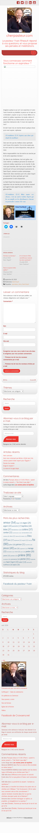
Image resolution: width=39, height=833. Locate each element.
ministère (10, 552)
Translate (18, 499)
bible (7, 529)
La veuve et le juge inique (11, 468)
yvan (3, 803)
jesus (8, 548)
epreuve (18, 540)
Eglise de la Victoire (8, 707)
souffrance (8, 565)
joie (17, 548)
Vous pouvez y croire (8, 699)
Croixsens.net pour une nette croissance (14, 688)
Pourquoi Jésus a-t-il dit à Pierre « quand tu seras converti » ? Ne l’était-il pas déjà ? (18, 759)
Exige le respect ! (8, 466)
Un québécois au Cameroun (10, 695)
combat (7, 532)
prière (24, 555)
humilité (29, 544)
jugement (23, 548)
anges (27, 522)
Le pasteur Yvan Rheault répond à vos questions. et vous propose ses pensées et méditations (19, 43)
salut (22, 562)
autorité (16, 526)
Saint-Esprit (15, 282)
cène (12, 536)
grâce (12, 544)
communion (17, 533)
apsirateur (15, 284)
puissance (15, 559)
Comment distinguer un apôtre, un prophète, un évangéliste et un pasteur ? (17, 800)
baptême (27, 526)
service (29, 562)
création (6, 536)
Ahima (3, 786)
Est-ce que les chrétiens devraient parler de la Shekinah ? (16, 795)
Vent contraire (7, 455)
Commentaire (8, 301)
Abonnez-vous (11, 439)
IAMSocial (9, 817)
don (11, 540)
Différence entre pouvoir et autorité (22, 774)
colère (27, 529)
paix (23, 551)
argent (7, 526)
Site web (6, 341)
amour (9, 522)
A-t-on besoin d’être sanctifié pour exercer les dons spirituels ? (26, 258)
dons (20, 284)
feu (30, 540)
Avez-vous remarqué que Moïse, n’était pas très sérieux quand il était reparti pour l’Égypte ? (18, 459)
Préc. (5, 380)
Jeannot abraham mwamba (10, 794)
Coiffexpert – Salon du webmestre (12, 692)
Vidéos (4, 710)
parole (6, 556)
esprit (25, 540)
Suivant (32, 380)
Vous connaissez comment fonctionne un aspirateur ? (17, 62)
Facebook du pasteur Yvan (17, 583)
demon (18, 536)
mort (17, 552)
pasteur (14, 556)
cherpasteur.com (19, 35)
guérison (20, 544)
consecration (27, 533)
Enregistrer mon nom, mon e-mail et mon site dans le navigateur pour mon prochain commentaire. (19, 352)
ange (19, 523)
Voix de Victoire (6, 703)
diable (24, 536)
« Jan (3, 660)
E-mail (5, 333)
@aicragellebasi (28, 817)
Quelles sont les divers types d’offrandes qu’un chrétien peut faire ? (19, 771)
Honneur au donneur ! (9, 256)
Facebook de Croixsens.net (16, 715)
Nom (4, 326)
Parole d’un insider (9, 463)
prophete (6, 559)
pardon (30, 551)
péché (25, 558)
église (16, 565)
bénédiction (16, 530)
